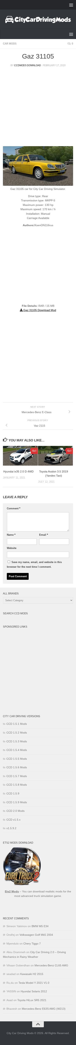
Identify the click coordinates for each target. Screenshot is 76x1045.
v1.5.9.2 (11, 828)
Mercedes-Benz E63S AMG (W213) (43, 1008)
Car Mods (10, 43)
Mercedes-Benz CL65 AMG (51, 965)
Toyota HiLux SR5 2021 (31, 1000)
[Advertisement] (38, 108)
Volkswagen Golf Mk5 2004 (36, 934)
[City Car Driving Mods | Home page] (38, 19)
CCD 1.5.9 (12, 793)
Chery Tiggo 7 (32, 943)
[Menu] (71, 5)
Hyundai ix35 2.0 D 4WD (18, 471)
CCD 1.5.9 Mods (16, 802)
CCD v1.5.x (13, 819)
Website (11, 548)
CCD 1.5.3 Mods (16, 741)
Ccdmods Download (27, 65)
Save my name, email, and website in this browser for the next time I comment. (34, 564)
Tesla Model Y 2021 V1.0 (34, 982)
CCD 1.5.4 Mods (16, 750)
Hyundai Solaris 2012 (34, 991)
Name (11, 534)
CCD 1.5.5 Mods (16, 758)
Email (43, 534)
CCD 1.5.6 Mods (16, 767)
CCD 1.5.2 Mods (16, 732)
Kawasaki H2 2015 (31, 974)
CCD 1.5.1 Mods (16, 723)
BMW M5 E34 (40, 926)
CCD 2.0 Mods (15, 810)
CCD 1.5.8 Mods (16, 784)
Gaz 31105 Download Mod (39, 310)
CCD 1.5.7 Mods (16, 776)
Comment (13, 508)
